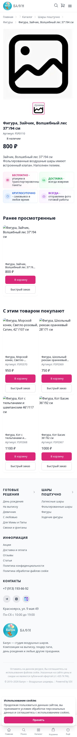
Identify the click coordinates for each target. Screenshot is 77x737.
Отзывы (8, 555)
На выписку (10, 506)
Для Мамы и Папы (15, 522)
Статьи (7, 560)
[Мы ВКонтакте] (16, 599)
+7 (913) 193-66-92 (15, 588)
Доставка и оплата (15, 550)
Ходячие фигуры (52, 517)
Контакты (12, 581)
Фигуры (8, 22)
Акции (7, 544)
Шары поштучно (49, 17)
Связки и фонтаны (15, 527)
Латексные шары (52, 501)
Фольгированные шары (56, 506)
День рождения (13, 501)
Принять (38, 720)
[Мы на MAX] (26, 599)
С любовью (10, 517)
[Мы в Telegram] (6, 599)
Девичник (9, 512)
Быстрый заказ (20, 289)
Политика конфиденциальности (23, 565)
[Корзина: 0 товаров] (63, 6)
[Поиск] (56, 6)
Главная (8, 17)
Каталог (27, 17)
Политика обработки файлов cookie (25, 571)
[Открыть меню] (70, 6)
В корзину (20, 279)
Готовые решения (11, 492)
